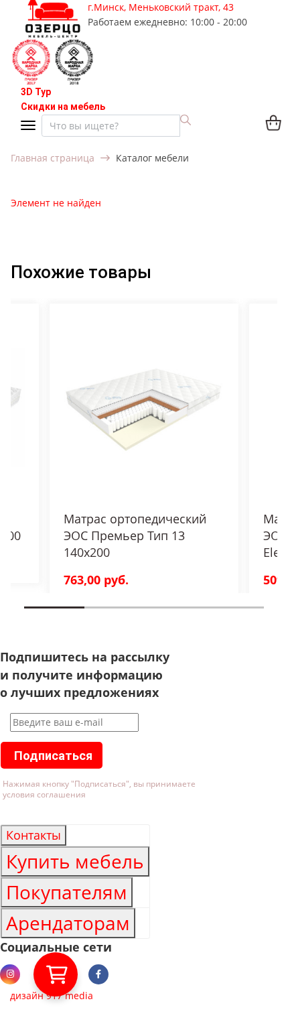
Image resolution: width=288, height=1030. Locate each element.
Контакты (33, 835)
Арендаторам (68, 923)
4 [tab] (208, 617)
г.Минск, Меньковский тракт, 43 (161, 7)
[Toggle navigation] (31, 126)
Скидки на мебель (63, 106)
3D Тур (36, 91)
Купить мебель (75, 861)
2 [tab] (88, 617)
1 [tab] (28, 617)
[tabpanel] (144, 451)
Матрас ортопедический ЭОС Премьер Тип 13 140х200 (135, 535)
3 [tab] (148, 617)
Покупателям (66, 892)
